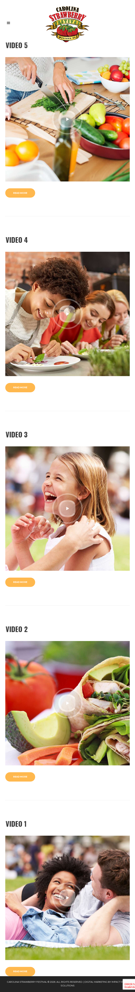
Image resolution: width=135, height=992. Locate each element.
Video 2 (17, 629)
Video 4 (17, 240)
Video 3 (16, 434)
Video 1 (16, 823)
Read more (20, 193)
